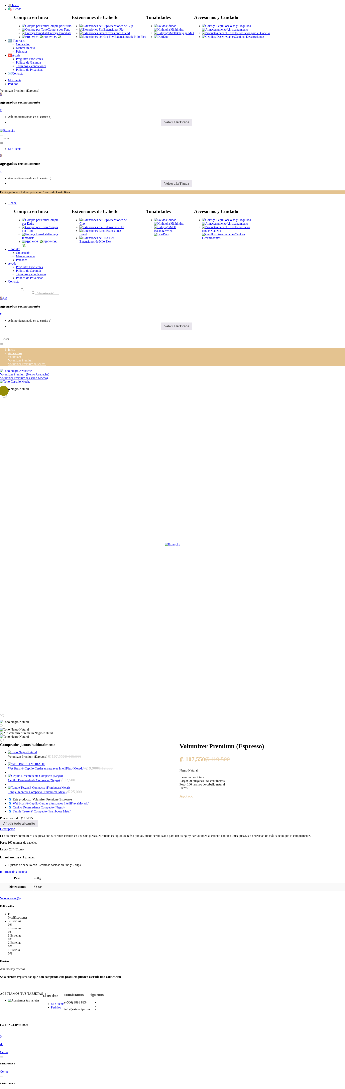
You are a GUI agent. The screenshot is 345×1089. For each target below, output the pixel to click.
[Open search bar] (22, 290)
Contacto (13, 281)
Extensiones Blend (118, 33)
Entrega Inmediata (59, 33)
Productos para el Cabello (254, 33)
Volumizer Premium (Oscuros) (27, 364)
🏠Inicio (13, 5)
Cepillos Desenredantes (249, 36)
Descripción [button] (7, 829)
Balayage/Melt (185, 33)
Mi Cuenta (14, 80)
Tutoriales (14, 249)
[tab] (172, 829)
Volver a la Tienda (176, 122)
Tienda (12, 203)
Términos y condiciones (31, 66)
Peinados (21, 51)
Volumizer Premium (20, 360)
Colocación (23, 44)
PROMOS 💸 (52, 37)
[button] (1, 94)
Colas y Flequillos (239, 26)
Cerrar (4, 1052)
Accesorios (15, 353)
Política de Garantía (28, 62)
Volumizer (14, 356)
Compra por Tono (59, 29)
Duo (166, 36)
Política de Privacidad (29, 69)
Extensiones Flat (113, 29)
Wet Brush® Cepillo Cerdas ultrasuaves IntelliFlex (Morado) (46, 768)
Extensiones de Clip (120, 26)
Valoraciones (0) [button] (10, 898)
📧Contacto (15, 73)
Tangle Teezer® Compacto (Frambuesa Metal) (37, 792)
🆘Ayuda (14, 55)
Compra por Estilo (59, 26)
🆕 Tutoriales (16, 40)
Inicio (11, 349)
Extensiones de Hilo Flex (130, 36)
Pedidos (13, 84)
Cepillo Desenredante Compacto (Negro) (34, 780)
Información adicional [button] (14, 871)
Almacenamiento (237, 29)
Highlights (177, 29)
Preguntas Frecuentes (29, 59)
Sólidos (171, 26)
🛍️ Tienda (14, 9)
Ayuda (12, 263)
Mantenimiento (25, 48)
